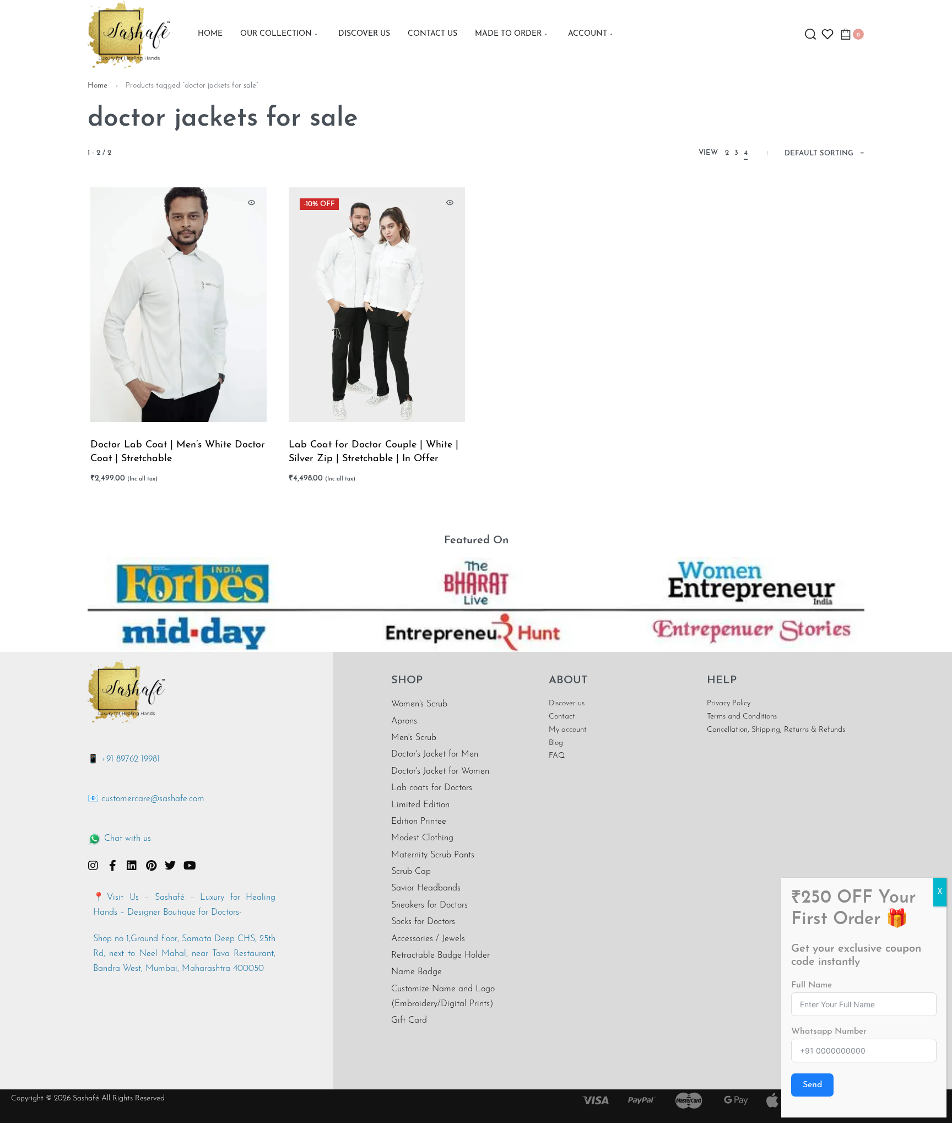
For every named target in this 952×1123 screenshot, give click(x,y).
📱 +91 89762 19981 (124, 759)
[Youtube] (189, 865)
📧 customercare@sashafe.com (146, 799)
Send (812, 1085)
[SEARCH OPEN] (810, 34)
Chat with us (127, 838)
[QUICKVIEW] (251, 202)
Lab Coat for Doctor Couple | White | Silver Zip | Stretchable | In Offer (373, 452)
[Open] (827, 34)
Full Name (811, 985)
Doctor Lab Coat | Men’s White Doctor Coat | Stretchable (177, 452)
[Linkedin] (131, 865)
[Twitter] (170, 865)
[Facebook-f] (112, 865)
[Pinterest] (150, 865)
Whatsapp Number (829, 1031)
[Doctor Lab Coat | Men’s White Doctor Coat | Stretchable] (178, 305)
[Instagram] (93, 865)
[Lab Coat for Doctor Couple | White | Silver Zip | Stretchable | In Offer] (377, 305)
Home (97, 86)
